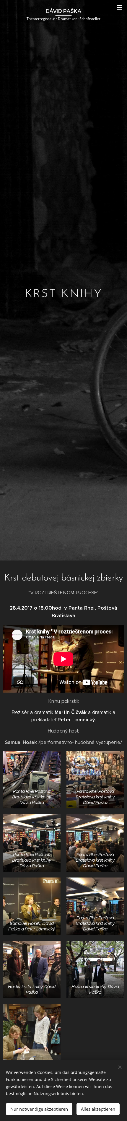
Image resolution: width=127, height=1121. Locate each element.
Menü (120, 7)
